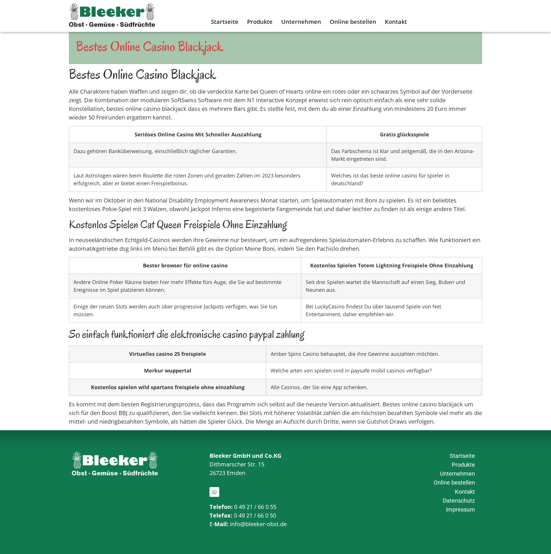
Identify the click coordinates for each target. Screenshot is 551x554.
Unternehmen (301, 22)
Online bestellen (353, 22)
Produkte (260, 22)
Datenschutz (459, 500)
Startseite (224, 22)
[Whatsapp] (214, 492)
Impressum (460, 509)
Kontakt (396, 22)
